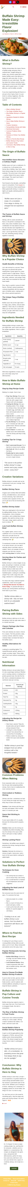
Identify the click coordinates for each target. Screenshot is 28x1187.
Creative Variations (11, 125)
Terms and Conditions (19, 1178)
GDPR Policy (21, 1180)
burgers (21, 185)
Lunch (5, 1103)
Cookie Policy (14, 1182)
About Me (13, 1180)
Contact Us (6, 1180)
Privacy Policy (7, 1178)
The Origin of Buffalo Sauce (14, 111)
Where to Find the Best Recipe (15, 139)
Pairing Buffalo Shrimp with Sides (16, 127)
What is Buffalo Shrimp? (13, 109)
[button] (13, 7)
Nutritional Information (12, 129)
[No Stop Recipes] (3, 7)
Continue (14, 1168)
